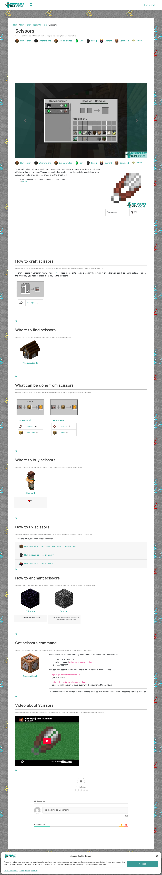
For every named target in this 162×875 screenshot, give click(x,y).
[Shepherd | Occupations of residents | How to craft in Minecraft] (30, 480)
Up (16, 321)
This (56, 273)
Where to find (45, 41)
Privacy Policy (24, 871)
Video (139, 40)
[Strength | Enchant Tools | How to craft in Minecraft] (64, 598)
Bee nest (31, 432)
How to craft (149, 5)
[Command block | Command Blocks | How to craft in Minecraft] (30, 663)
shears (24, 182)
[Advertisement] (81, 63)
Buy (81, 41)
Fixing (94, 41)
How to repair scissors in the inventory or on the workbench (51, 546)
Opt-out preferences (11, 871)
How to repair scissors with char (38, 563)
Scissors (31, 426)
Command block (30, 676)
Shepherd (30, 493)
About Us (34, 871)
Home (16, 25)
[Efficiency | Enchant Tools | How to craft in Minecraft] (30, 598)
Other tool (42, 25)
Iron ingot (31, 302)
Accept (142, 864)
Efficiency (30, 611)
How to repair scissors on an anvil (39, 555)
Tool (35, 25)
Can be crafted (65, 41)
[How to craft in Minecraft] (30, 407)
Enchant (108, 41)
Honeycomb (25, 420)
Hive (63, 432)
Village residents (30, 363)
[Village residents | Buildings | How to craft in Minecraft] (30, 350)
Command (124, 41)
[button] (157, 856)
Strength (64, 611)
